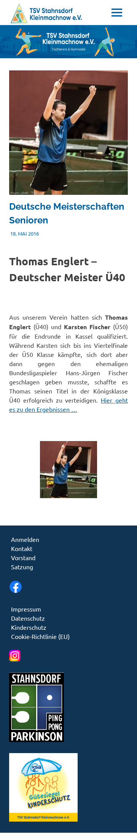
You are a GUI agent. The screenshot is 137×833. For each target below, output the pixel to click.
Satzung (22, 566)
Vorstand (23, 557)
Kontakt (21, 548)
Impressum (26, 609)
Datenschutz (28, 618)
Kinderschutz (28, 627)
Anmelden (25, 539)
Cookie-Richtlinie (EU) (40, 636)
